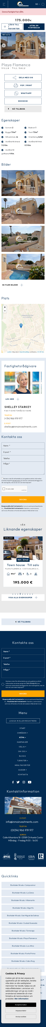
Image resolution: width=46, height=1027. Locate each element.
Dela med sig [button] (25, 77)
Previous (3, 45)
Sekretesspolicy (16, 480)
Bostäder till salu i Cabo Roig (23, 961)
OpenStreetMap (24, 352)
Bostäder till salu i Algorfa (23, 908)
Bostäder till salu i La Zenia (23, 893)
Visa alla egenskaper (20, 597)
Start (23, 728)
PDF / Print (26, 85)
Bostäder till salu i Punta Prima (23, 953)
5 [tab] (22, 594)
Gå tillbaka (24, 622)
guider (21, 770)
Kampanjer (22, 742)
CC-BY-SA (40, 352)
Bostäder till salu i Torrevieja (23, 930)
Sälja (22, 747)
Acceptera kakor (21, 1005)
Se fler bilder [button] (10, 285)
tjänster (21, 760)
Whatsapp (26, 93)
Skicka (23, 694)
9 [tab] (32, 594)
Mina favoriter (22, 765)
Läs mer (10, 399)
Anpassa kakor (21, 1010)
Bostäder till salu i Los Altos (23, 946)
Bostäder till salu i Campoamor (23, 885)
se (36, 4)
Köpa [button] (22, 737)
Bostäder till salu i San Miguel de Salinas (23, 915)
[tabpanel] (23, 561)
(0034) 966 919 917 (22, 830)
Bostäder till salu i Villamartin (23, 900)
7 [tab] (27, 594)
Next (42, 45)
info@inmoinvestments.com (22, 822)
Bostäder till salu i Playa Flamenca (23, 938)
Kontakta (23, 774)
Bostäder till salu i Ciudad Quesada (23, 923)
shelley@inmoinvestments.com (20, 426)
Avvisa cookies (21, 1016)
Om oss (22, 751)
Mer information (21, 998)
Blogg (22, 756)
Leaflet (9, 352)
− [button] (5, 310)
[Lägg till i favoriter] (40, 538)
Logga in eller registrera (23, 721)
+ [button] (5, 307)
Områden (21, 733)
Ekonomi (23, 101)
